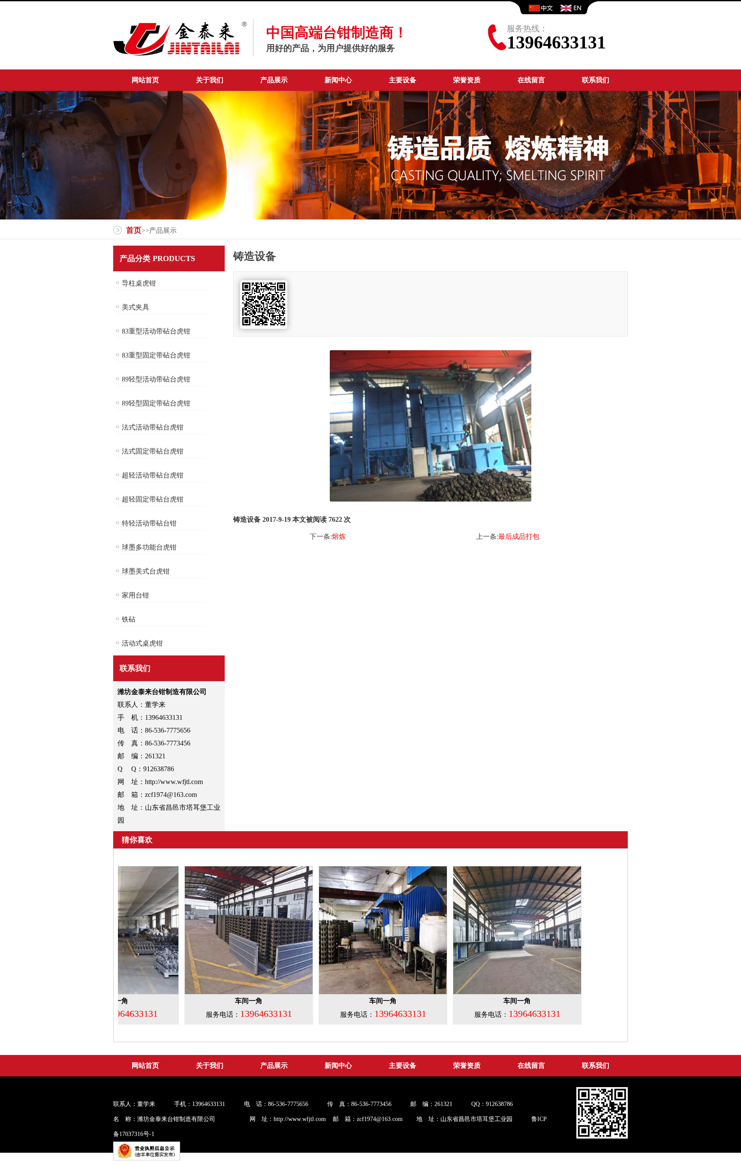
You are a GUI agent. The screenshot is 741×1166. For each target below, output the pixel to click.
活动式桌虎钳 (142, 643)
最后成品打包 (518, 536)
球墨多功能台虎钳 (149, 547)
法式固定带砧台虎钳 (153, 451)
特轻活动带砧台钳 (149, 523)
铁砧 (129, 619)
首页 (134, 230)
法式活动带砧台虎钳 (153, 427)
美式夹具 (135, 307)
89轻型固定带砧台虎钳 (156, 403)
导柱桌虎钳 (139, 283)
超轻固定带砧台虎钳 (153, 499)
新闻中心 (338, 80)
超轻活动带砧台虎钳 (153, 475)
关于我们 (209, 80)
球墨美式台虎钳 (146, 571)
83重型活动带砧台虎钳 (156, 331)
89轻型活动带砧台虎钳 (156, 379)
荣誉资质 (467, 80)
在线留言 (531, 80)
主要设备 (402, 80)
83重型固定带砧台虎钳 (156, 355)
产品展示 (274, 80)
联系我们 (595, 80)
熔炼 (339, 536)
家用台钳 (135, 595)
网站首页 (145, 80)
